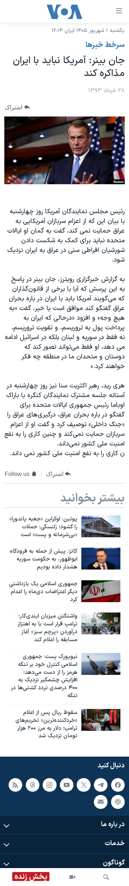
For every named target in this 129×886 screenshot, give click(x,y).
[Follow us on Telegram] (101, 785)
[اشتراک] (101, 802)
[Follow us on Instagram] (49, 785)
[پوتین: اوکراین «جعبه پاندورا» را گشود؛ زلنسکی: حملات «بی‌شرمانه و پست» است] (100, 526)
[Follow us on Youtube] (66, 785)
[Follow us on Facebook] (118, 785)
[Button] (17, 107)
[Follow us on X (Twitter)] (83, 785)
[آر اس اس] (15, 785)
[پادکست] (118, 802)
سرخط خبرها (105, 45)
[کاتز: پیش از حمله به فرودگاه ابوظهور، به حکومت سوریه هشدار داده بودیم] (100, 559)
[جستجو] (106, 877)
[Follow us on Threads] (32, 785)
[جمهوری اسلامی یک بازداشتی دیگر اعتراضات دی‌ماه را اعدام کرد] (100, 591)
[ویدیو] (72, 877)
